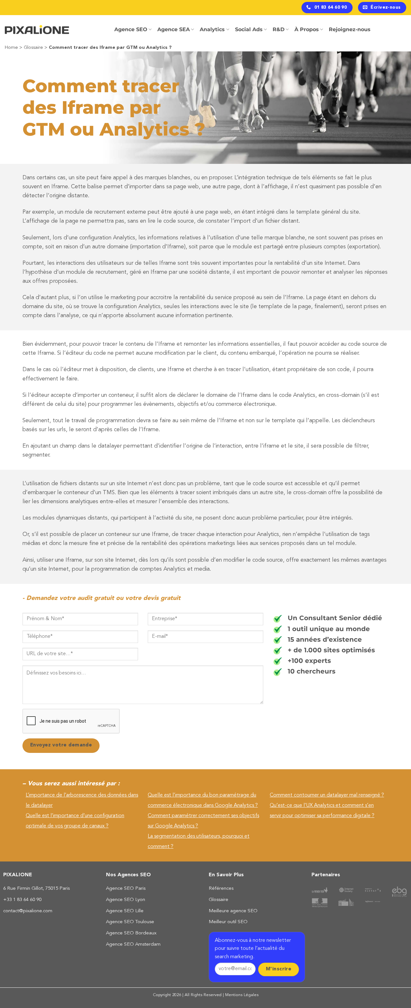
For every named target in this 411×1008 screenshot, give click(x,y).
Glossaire (33, 47)
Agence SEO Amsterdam (133, 944)
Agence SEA (173, 29)
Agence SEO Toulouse (130, 922)
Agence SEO (130, 29)
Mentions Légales (241, 995)
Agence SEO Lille (125, 911)
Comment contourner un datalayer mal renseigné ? (327, 795)
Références (221, 888)
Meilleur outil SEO (228, 922)
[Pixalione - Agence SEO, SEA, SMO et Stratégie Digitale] (37, 29)
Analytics (212, 29)
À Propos (306, 29)
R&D (278, 29)
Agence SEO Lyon (125, 899)
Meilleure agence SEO (233, 911)
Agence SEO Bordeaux (131, 933)
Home (11, 47)
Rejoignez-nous (350, 29)
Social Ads (249, 29)
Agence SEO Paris (125, 888)
